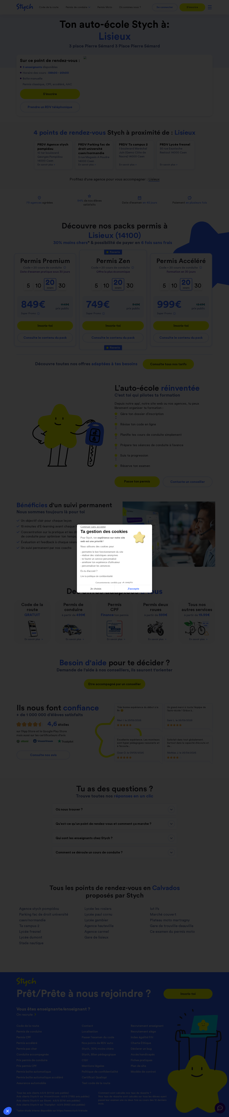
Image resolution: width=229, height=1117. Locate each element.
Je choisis (95, 588)
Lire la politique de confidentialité (97, 576)
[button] (7, 1111)
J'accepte (133, 588)
